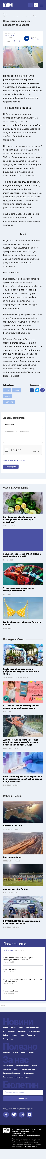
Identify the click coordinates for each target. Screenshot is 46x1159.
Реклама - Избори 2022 (28, 1069)
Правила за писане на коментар (14, 460)
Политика (11, 1031)
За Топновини (8, 1065)
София (5, 1035)
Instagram (22, 1115)
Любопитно (31, 1035)
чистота (9, 402)
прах (7, 390)
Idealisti (13, 1027)
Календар (6, 1052)
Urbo (15, 1069)
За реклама (7, 1069)
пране (16, 390)
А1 (4, 1031)
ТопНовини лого (8, 5)
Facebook (6, 1115)
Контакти (35, 1065)
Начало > (6, 14)
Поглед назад (7, 1039)
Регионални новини (32, 1027)
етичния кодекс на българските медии (26, 1135)
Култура (13, 1035)
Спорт (22, 1035)
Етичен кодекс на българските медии (16, 1077)
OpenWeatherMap (31, 1147)
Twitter (14, 1115)
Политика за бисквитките (12, 1073)
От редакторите (34, 1031)
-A (19, 41)
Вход (36, 5)
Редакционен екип (22, 1065)
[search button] (30, 5)
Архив (23, 1052)
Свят (21, 1027)
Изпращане (11, 466)
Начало (5, 1027)
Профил (31, 1052)
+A (13, 41)
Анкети (15, 1052)
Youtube (29, 1115)
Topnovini (6, 1130)
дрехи (7, 396)
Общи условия (29, 1073)
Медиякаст (22, 1031)
